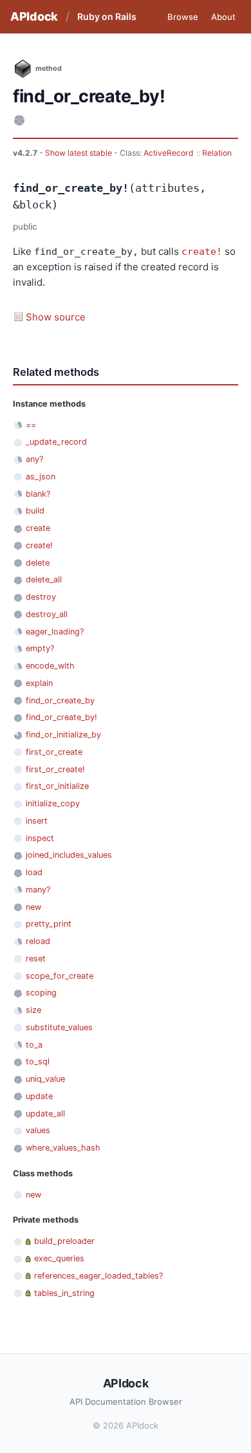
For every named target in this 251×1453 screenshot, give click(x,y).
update (39, 1096)
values (38, 1130)
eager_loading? (55, 631)
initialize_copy (53, 803)
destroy (41, 597)
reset (36, 958)
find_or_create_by (60, 700)
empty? (40, 648)
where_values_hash (63, 1147)
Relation (217, 153)
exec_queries (59, 1258)
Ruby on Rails (106, 16)
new (33, 907)
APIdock (34, 16)
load (34, 872)
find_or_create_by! (61, 717)
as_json (40, 476)
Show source (56, 317)
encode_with (50, 666)
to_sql (38, 1061)
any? (34, 459)
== (31, 425)
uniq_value (45, 1079)
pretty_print (48, 924)
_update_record (56, 442)
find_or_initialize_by (63, 734)
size (33, 1010)
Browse (182, 17)
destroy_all (47, 614)
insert (37, 821)
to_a (34, 1045)
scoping (41, 992)
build (35, 510)
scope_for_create (59, 976)
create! (201, 251)
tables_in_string (64, 1293)
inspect (40, 838)
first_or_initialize (57, 786)
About (223, 17)
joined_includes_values (69, 855)
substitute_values (59, 1027)
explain (39, 683)
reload (38, 941)
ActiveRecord (169, 153)
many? (38, 889)
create (38, 528)
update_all (45, 1113)
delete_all (44, 579)
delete (38, 563)
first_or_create (54, 752)
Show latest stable (79, 153)
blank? (38, 494)
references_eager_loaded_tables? (98, 1276)
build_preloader (64, 1241)
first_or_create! (55, 769)
